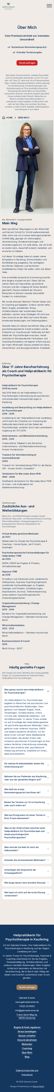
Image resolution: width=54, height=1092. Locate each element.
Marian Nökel (38, 1086)
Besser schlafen (27, 1035)
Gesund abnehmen (27, 1040)
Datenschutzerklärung (27, 1070)
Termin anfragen (27, 63)
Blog (27, 1056)
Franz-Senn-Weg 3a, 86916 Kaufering (27, 1016)
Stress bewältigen (27, 1031)
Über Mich (27, 1052)
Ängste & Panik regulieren (27, 1027)
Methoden (27, 1044)
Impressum (27, 1074)
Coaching (27, 1048)
